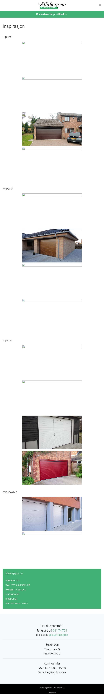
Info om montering (16, 603)
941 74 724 (60, 630)
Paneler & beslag (15, 590)
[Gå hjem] (52, 5)
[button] (100, 5)
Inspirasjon (12, 580)
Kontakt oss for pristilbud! (50, 14)
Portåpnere (12, 594)
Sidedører (11, 599)
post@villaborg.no (58, 634)
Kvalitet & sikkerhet (17, 585)
